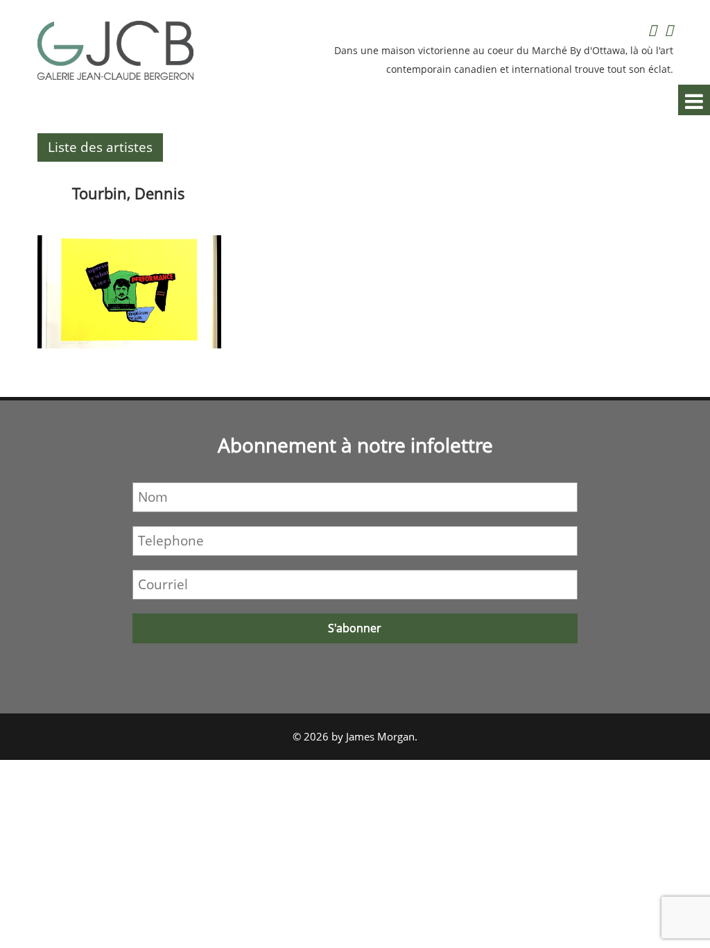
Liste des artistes (100, 147)
